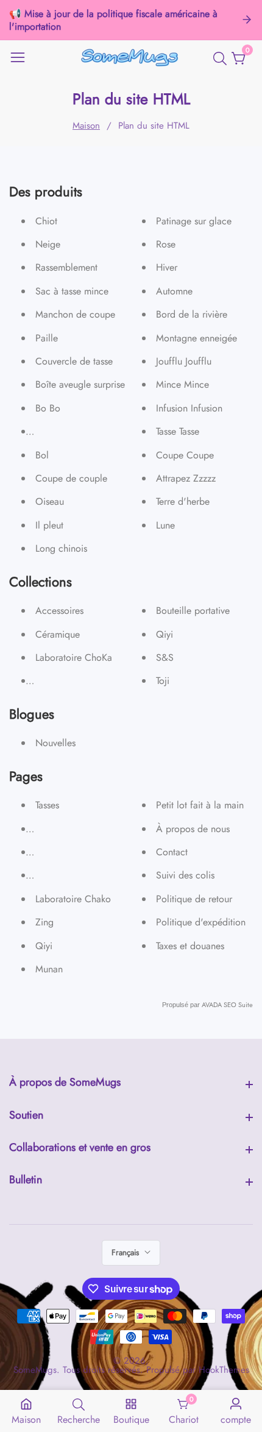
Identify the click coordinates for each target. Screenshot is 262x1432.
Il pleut (49, 525)
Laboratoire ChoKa (73, 657)
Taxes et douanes (190, 946)
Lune (165, 525)
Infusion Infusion (189, 408)
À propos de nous (193, 829)
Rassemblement (66, 267)
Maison (86, 125)
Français (126, 1252)
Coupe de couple (71, 478)
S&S (165, 657)
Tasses (47, 805)
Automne (174, 291)
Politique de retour (194, 899)
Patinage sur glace (194, 221)
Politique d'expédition (201, 922)
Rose (165, 244)
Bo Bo (47, 408)
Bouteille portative (193, 611)
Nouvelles (55, 743)
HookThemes (224, 1370)
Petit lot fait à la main (200, 805)
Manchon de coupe (75, 314)
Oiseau (49, 501)
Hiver (166, 267)
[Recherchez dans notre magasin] (222, 58)
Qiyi (164, 634)
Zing (44, 922)
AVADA (212, 1005)
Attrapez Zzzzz (186, 478)
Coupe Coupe (185, 455)
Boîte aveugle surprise (80, 384)
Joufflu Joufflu (183, 361)
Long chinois (61, 548)
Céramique (57, 634)
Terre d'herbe (183, 501)
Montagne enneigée (196, 338)
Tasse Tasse (177, 431)
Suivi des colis (185, 875)
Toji (162, 681)
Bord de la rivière (191, 314)
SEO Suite (238, 1005)
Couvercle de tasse (74, 361)
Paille (46, 338)
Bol (42, 455)
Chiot (46, 221)
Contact (172, 852)
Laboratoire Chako (73, 899)
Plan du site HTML (153, 125)
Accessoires (59, 611)
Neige (47, 244)
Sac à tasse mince (71, 291)
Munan (49, 969)
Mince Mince (182, 384)
